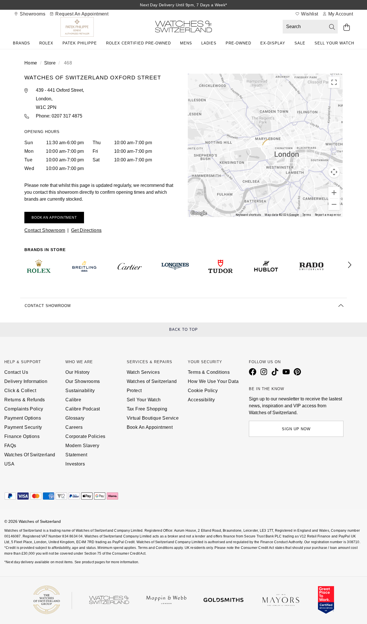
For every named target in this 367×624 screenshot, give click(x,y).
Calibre (73, 399)
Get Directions (86, 230)
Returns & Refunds (24, 399)
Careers (74, 427)
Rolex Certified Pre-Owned (138, 43)
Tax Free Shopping (147, 408)
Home (30, 62)
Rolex (46, 43)
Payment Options (22, 418)
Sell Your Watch (334, 43)
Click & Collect (20, 390)
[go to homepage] (183, 28)
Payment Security (23, 427)
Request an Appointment (81, 13)
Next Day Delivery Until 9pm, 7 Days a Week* (183, 5)
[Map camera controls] (334, 172)
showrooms (32, 13)
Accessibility (201, 399)
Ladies (208, 43)
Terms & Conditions (209, 372)
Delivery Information (25, 381)
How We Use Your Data (213, 381)
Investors (75, 463)
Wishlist (309, 13)
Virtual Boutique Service (153, 418)
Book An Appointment (150, 427)
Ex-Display (272, 43)
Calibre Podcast (82, 408)
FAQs (10, 445)
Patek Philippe (80, 43)
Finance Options (22, 436)
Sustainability (80, 390)
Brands (21, 43)
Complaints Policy (23, 408)
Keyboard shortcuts (248, 214)
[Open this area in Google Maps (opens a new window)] (198, 213)
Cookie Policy (203, 390)
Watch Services (143, 372)
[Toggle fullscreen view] (334, 82)
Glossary (74, 418)
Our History (77, 372)
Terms (306, 214)
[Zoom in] (334, 192)
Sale (299, 43)
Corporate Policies (85, 436)
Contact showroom (44, 230)
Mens (186, 43)
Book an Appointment (54, 218)
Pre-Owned (238, 43)
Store (50, 62)
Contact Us (16, 372)
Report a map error (328, 214)
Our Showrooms (82, 381)
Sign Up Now (296, 429)
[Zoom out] (334, 204)
